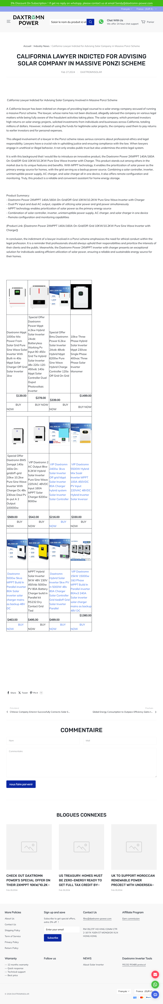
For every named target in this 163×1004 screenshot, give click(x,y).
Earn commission (131, 918)
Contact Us (10, 924)
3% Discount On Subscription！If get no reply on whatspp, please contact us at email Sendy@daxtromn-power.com (82, 3)
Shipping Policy (12, 930)
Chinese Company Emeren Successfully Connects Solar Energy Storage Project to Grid (40, 711)
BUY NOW (85, 407)
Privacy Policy (12, 942)
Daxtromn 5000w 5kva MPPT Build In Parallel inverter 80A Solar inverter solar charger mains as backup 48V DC (16, 591)
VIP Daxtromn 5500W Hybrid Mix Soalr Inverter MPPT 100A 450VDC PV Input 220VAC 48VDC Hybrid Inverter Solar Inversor (81, 482)
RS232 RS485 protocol (134, 964)
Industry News (41, 46)
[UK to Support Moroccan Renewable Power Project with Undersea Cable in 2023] (134, 847)
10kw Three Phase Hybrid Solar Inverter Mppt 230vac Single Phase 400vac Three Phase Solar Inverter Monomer (79, 354)
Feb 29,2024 (11, 890)
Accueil (27, 46)
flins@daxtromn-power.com (97, 918)
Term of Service (13, 936)
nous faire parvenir (21, 784)
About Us (9, 918)
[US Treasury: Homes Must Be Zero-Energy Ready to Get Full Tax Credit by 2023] (81, 847)
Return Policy (11, 948)
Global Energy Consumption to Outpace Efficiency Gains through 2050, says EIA (123, 711)
